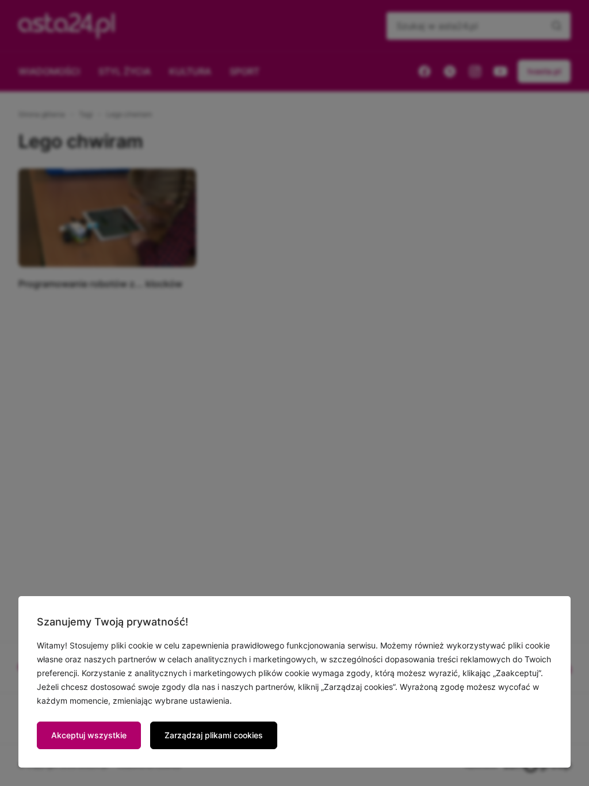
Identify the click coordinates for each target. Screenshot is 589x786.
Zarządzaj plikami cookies (214, 735)
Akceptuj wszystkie (89, 735)
